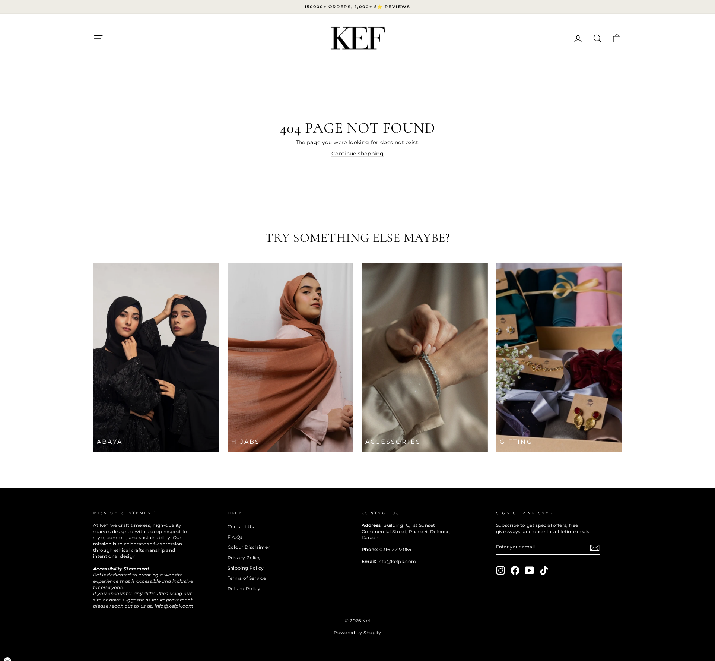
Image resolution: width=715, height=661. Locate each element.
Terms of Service (247, 578)
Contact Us (241, 526)
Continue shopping (357, 153)
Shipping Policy (246, 568)
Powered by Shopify (357, 632)
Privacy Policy (244, 557)
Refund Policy (244, 588)
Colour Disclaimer (249, 547)
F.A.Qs (235, 537)
